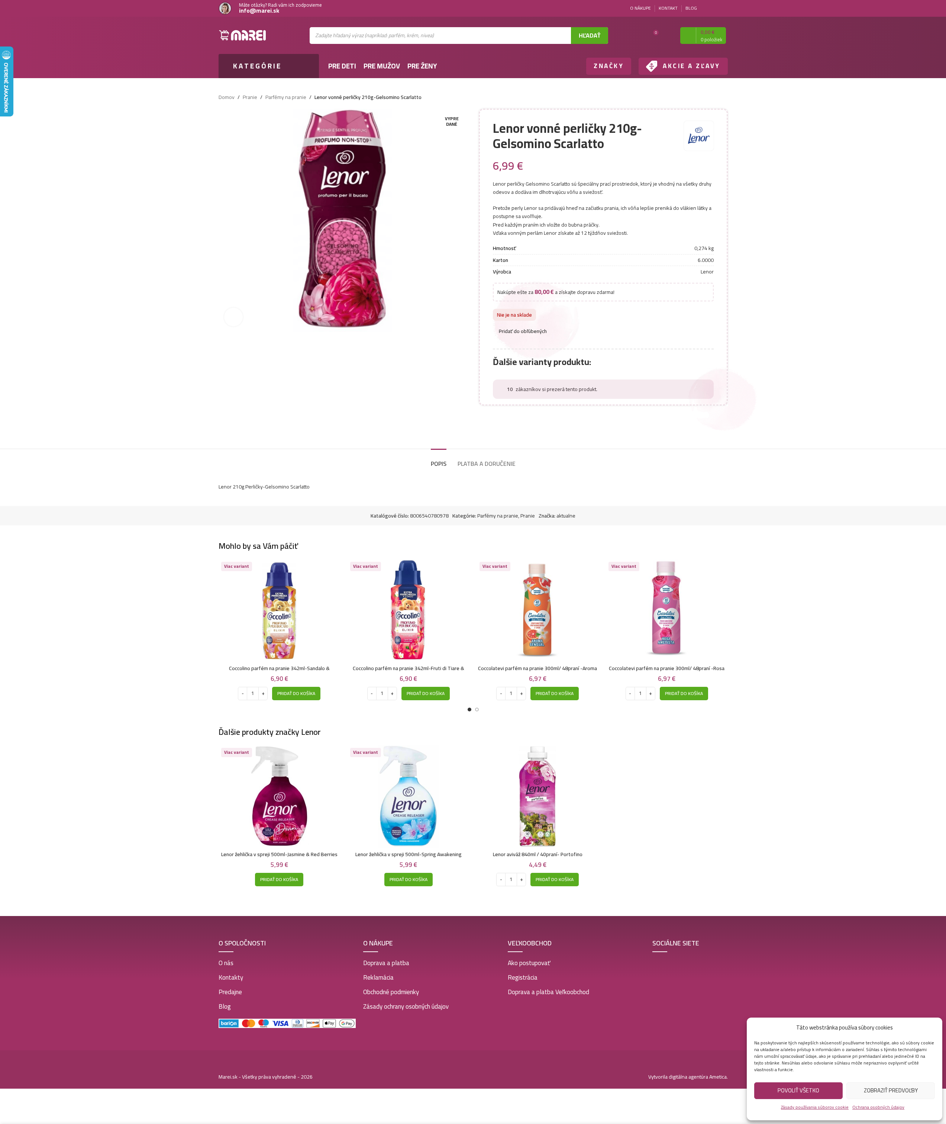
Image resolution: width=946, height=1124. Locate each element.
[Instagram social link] (723, 8)
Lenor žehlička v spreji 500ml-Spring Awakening (408, 854)
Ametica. (718, 1077)
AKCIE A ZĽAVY (691, 66)
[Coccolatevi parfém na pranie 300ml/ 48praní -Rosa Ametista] (667, 610)
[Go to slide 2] (477, 709)
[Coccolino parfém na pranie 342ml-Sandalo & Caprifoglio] (279, 610)
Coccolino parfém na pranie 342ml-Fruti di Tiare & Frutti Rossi (408, 672)
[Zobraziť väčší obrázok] (233, 317)
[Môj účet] (668, 35)
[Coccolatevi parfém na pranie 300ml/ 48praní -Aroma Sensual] (538, 610)
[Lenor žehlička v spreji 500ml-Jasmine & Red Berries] (279, 796)
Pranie (250, 97)
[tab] (438, 460)
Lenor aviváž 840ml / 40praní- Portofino (537, 854)
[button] (296, 693)
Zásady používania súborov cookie (815, 1107)
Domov (227, 97)
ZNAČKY (609, 66)
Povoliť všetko (798, 1090)
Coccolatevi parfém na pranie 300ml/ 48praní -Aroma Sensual (537, 672)
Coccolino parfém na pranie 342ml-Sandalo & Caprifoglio (279, 672)
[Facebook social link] (714, 8)
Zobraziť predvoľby (891, 1090)
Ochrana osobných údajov (878, 1107)
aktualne (565, 516)
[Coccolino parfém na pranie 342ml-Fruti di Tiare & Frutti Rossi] (408, 610)
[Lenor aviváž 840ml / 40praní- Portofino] (538, 796)
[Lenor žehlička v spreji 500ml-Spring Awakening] (408, 796)
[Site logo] (243, 35)
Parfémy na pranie (285, 97)
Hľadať (589, 35)
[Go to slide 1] (469, 709)
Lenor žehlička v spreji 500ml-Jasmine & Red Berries (279, 854)
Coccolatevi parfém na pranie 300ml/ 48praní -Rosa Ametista (666, 672)
